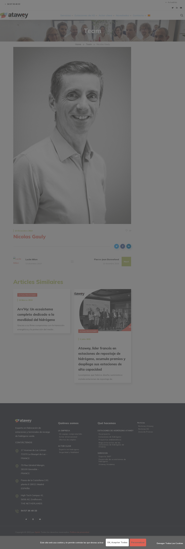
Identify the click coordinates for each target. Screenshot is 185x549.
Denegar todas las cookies (170, 543)
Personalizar (138, 542)
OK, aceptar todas (117, 542)
